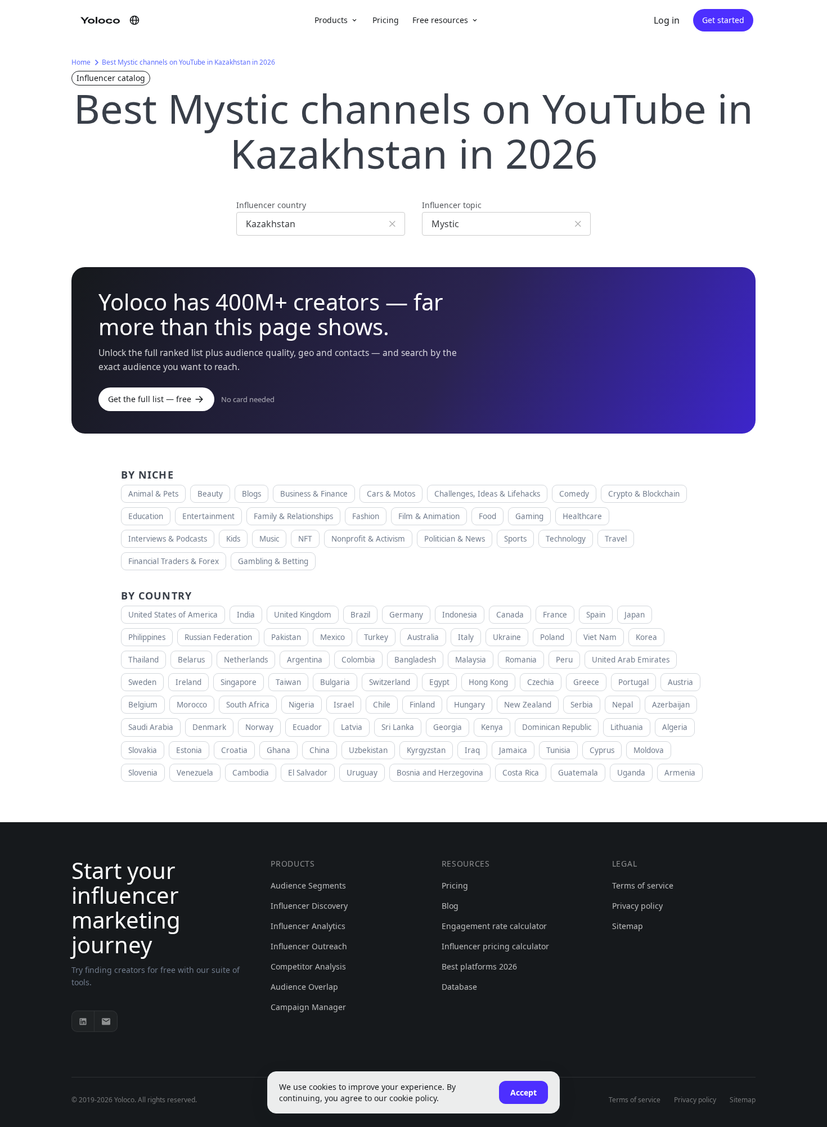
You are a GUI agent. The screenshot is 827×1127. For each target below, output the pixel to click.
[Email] (106, 1021)
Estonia (189, 750)
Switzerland (389, 682)
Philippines (146, 637)
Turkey (376, 637)
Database (459, 986)
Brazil (360, 615)
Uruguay (362, 773)
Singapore (239, 682)
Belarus (191, 660)
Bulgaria (335, 682)
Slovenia (143, 773)
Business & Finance (314, 494)
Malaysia (470, 660)
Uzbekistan (368, 750)
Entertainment (208, 516)
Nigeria (301, 705)
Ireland (188, 682)
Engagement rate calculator (494, 926)
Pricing (385, 20)
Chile (381, 705)
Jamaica (513, 750)
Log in (667, 20)
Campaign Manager (308, 1007)
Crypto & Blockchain (644, 494)
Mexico (332, 637)
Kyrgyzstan (426, 750)
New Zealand (527, 705)
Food (487, 516)
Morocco (192, 705)
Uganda (631, 773)
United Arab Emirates (630, 660)
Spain (595, 615)
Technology (566, 539)
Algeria (674, 727)
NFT (305, 539)
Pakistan (286, 637)
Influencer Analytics (308, 926)
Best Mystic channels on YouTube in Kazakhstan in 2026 (188, 62)
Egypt (439, 682)
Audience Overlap (304, 986)
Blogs (251, 494)
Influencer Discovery (309, 905)
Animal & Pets (153, 494)
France (555, 615)
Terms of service (642, 885)
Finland (422, 705)
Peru (564, 660)
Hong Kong (488, 682)
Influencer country (271, 205)
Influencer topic (452, 205)
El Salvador (307, 773)
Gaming (529, 516)
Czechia (540, 682)
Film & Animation (429, 516)
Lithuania (626, 727)
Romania (521, 660)
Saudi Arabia (150, 727)
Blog (450, 905)
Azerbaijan (671, 705)
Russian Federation (218, 637)
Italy (466, 637)
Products (331, 20)
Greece (586, 682)
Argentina (304, 660)
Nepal (622, 705)
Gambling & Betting (273, 561)
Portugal (633, 682)
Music (269, 539)
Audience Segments (308, 885)
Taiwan (288, 682)
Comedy (574, 494)
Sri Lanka (397, 727)
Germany (406, 615)
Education (145, 516)
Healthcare (582, 516)
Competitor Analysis (308, 966)
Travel (616, 539)
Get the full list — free (149, 399)
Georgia (447, 727)
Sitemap (627, 926)
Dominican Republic (556, 727)
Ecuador (307, 727)
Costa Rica (520, 773)
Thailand (143, 660)
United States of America (173, 615)
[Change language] (134, 20)
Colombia (358, 660)
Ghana (278, 750)
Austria (680, 682)
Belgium (143, 705)
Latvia (351, 727)
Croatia (234, 750)
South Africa (247, 705)
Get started (723, 20)
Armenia (679, 773)
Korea (646, 637)
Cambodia (250, 773)
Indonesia (459, 615)
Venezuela (195, 773)
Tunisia (558, 750)
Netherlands (246, 660)
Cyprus (602, 750)
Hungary (469, 705)
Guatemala (578, 773)
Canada (510, 615)
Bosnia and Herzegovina (440, 773)
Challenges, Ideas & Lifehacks (487, 494)
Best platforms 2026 (479, 966)
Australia (423, 637)
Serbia (581, 705)
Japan (634, 615)
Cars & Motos (391, 494)
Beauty (210, 494)
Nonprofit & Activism (368, 539)
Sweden (142, 682)
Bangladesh (415, 660)
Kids (233, 539)
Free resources (440, 20)
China (319, 750)
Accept (523, 1092)
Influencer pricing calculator (495, 946)
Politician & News (454, 539)
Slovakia (142, 750)
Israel (344, 705)
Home (81, 62)
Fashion (365, 516)
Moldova (648, 750)
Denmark (209, 727)
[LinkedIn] (83, 1021)
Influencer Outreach (309, 946)
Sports (515, 539)
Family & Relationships (293, 516)
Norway (259, 727)
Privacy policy (637, 905)
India (246, 615)
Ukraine (507, 637)
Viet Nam (600, 637)
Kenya (492, 727)
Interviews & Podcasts (167, 539)
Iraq (472, 750)
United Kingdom (302, 615)
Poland (552, 637)
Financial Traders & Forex (173, 561)
